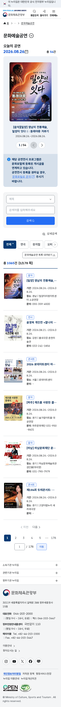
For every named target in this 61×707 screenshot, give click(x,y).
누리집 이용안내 (11, 678)
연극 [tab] (23, 244)
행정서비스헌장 (43, 673)
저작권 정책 (28, 673)
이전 (25, 527)
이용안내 (7, 645)
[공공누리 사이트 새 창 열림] (10, 688)
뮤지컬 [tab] (36, 244)
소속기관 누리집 (11, 565)
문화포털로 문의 (21, 176)
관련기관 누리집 (11, 572)
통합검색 (34, 15)
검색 (29, 220)
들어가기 (44, 15)
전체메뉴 (54, 15)
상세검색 (52, 233)
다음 (35, 527)
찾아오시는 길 (10, 650)
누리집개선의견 (28, 678)
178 (53, 538)
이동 (41, 546)
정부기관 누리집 (11, 580)
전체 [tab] (11, 245)
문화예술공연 (27, 23)
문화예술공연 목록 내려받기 (38, 254)
